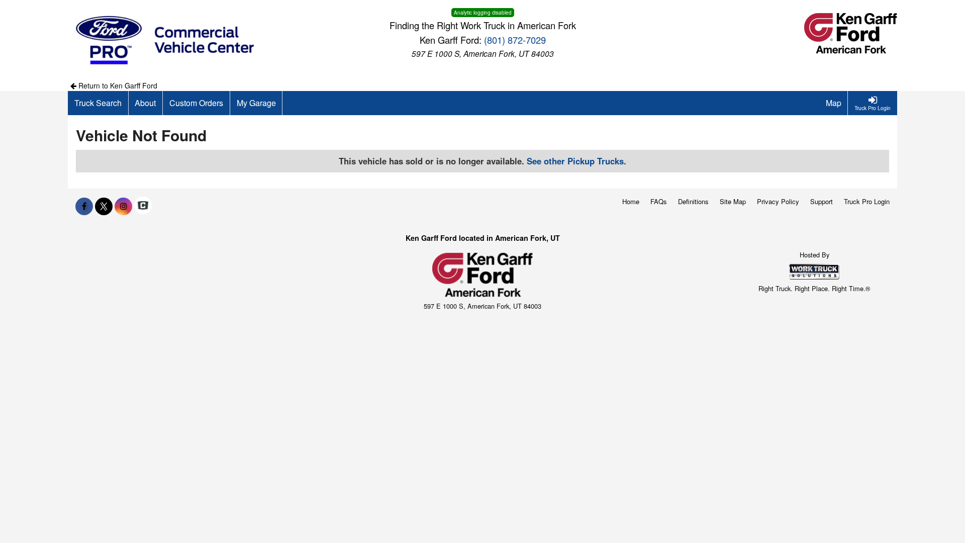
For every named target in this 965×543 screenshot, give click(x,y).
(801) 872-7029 (515, 39)
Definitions (693, 201)
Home (630, 201)
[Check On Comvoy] (143, 206)
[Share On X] (104, 206)
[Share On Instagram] (123, 206)
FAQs (658, 201)
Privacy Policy (778, 201)
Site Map (733, 201)
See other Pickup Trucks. (576, 161)
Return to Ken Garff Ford (116, 85)
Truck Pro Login (867, 201)
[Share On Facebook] (84, 206)
